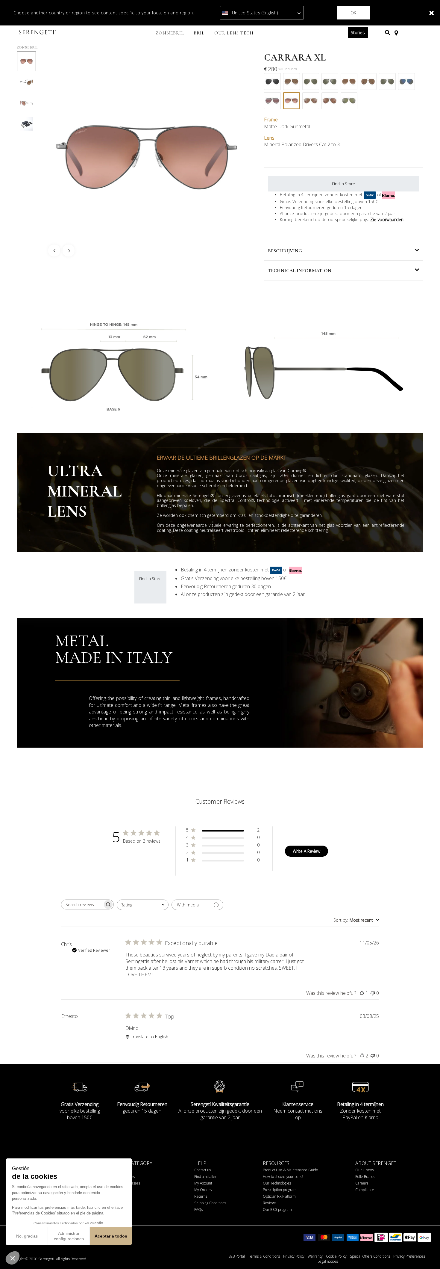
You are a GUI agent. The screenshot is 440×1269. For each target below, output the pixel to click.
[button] (12, 1258)
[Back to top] (426, 1253)
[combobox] (143, 905)
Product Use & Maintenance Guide (290, 1170)
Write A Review (306, 851)
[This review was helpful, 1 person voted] (362, 993)
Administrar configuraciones (69, 1236)
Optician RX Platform (279, 1196)
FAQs (198, 1209)
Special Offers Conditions (370, 1256)
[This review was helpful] (362, 1055)
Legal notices (328, 1261)
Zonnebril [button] (170, 33)
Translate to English (149, 1036)
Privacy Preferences (409, 1256)
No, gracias (27, 1236)
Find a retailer (205, 1176)
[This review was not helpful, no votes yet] (373, 993)
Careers (361, 1183)
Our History (364, 1170)
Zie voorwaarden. (387, 219)
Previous (54, 250)
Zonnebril (27, 47)
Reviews (269, 1202)
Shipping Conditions (210, 1202)
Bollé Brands (365, 1176)
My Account (203, 1183)
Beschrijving (285, 251)
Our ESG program (277, 1209)
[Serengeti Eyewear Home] (38, 32)
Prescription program (280, 1189)
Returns (200, 1196)
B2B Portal (236, 1256)
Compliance (364, 1189)
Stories (358, 32)
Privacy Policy (293, 1256)
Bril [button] (199, 33)
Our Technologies (277, 1183)
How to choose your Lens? (283, 1176)
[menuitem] (170, 33)
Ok (353, 13)
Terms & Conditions (264, 1256)
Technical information (299, 271)
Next (69, 250)
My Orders (203, 1189)
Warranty (315, 1256)
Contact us (202, 1170)
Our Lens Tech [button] (234, 33)
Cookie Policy (336, 1256)
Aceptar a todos (111, 1236)
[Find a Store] (396, 32)
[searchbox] (82, 904)
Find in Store (343, 183)
